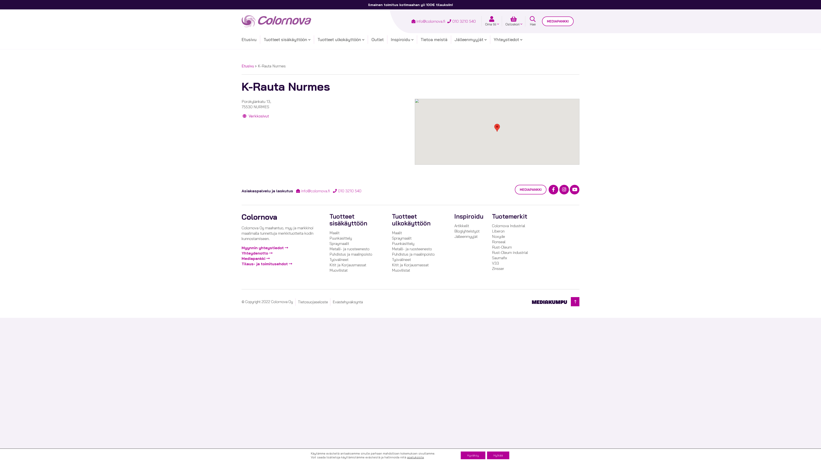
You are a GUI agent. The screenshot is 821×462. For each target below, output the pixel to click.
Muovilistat (338, 270)
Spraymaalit (339, 243)
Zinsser (498, 268)
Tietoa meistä (434, 39)
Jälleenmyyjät (469, 39)
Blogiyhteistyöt (467, 231)
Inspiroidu (400, 39)
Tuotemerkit (509, 216)
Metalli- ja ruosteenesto (349, 248)
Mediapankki (558, 21)
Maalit (334, 232)
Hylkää (498, 455)
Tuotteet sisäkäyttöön (285, 39)
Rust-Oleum (502, 247)
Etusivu (249, 39)
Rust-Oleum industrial (510, 252)
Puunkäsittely (340, 238)
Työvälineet (338, 259)
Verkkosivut (258, 116)
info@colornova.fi (430, 21)
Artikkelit (461, 225)
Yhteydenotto (255, 253)
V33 (495, 263)
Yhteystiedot (506, 39)
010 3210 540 (464, 21)
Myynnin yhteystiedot (263, 247)
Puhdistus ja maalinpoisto (350, 254)
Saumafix (499, 257)
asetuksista (415, 457)
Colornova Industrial (508, 225)
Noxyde (498, 236)
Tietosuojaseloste (313, 301)
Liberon (498, 231)
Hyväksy (473, 455)
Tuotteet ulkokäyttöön (339, 39)
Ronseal (498, 241)
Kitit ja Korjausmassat (347, 264)
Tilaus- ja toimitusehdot (265, 263)
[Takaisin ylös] (575, 301)
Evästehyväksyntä (348, 301)
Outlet (377, 39)
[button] (497, 128)
